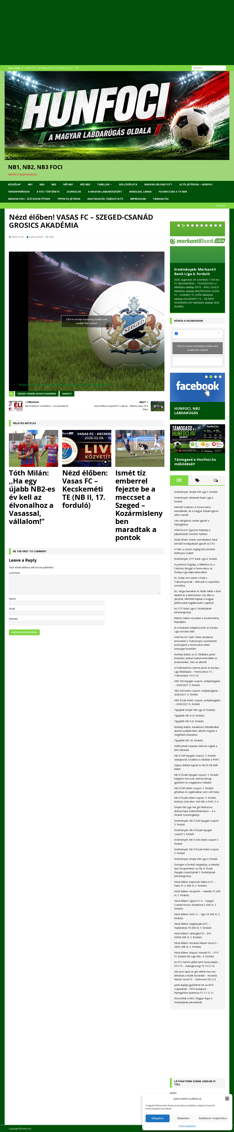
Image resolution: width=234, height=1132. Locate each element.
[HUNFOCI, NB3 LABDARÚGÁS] (197, 378)
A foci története (48, 191)
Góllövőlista (128, 184)
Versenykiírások (19, 191)
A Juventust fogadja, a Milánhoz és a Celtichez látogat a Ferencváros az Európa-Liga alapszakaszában (194, 559)
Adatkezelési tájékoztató (105, 198)
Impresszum (138, 198)
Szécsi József (36, 236)
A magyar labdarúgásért (105, 191)
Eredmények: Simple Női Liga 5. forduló (196, 482)
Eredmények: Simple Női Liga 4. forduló (196, 849)
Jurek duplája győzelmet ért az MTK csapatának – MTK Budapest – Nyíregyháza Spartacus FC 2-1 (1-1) (194, 979)
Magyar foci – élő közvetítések (29, 198)
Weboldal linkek (140, 191)
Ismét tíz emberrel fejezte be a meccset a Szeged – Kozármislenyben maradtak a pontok (139, 505)
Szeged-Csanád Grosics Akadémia (37, 393)
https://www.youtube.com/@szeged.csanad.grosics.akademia (64, 384)
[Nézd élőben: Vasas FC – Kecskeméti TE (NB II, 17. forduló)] (87, 448)
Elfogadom (158, 1118)
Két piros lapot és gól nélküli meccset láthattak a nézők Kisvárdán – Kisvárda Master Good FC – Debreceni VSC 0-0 (195, 966)
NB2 (42, 184)
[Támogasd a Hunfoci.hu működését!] (197, 429)
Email (12, 608)
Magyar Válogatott (158, 184)
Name (12, 598)
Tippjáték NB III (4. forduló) (189, 706)
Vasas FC (67, 393)
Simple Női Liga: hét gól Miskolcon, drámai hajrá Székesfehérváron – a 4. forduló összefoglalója (194, 802)
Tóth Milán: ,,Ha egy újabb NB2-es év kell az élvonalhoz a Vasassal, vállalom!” (32, 497)
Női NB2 (85, 184)
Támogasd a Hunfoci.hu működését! (195, 452)
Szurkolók (74, 191)
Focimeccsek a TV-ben (173, 191)
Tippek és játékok (68, 198)
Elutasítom (183, 1118)
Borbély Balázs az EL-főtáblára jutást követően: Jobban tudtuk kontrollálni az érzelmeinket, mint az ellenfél (195, 649)
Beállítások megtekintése (213, 1118)
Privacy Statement (187, 1125)
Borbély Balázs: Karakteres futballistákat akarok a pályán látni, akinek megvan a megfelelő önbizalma (196, 721)
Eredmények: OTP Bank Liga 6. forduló (195, 549)
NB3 (53, 184)
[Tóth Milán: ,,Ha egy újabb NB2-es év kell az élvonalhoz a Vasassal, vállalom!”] (33, 448)
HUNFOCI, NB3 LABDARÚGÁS (187, 401)
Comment (14, 572)
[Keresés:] (209, 67)
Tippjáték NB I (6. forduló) (188, 731)
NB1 (30, 184)
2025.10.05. (18, 236)
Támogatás (161, 198)
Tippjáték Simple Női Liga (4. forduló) (194, 700)
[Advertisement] (107, 37)
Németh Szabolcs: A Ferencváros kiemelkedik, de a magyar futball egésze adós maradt (197, 258)
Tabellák (103, 184)
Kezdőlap (14, 184)
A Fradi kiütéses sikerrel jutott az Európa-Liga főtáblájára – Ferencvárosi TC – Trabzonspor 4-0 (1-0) (197, 662)
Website (13, 618)
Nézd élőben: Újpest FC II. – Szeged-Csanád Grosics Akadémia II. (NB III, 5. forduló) (195, 895)
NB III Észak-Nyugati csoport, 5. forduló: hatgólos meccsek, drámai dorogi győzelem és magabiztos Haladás (196, 769)
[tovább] (205, 297)
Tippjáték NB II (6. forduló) (189, 712)
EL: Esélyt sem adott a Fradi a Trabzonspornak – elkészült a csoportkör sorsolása (197, 572)
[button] (227, 1098)
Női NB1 (68, 184)
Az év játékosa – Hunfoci (195, 184)
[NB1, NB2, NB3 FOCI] (117, 158)
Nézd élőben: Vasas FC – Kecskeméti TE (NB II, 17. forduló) (85, 489)
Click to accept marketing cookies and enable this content (86, 321)
